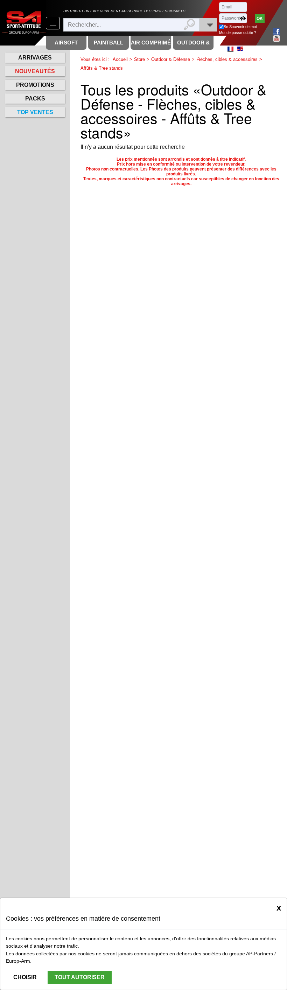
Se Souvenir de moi (240, 27)
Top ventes (35, 112)
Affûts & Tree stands (101, 68)
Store (139, 59)
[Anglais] (240, 49)
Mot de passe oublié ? (237, 32)
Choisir (25, 977)
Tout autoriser (80, 977)
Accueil (120, 59)
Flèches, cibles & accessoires (227, 59)
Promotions (35, 85)
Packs (35, 99)
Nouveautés (35, 71)
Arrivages (35, 58)
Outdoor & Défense (170, 59)
